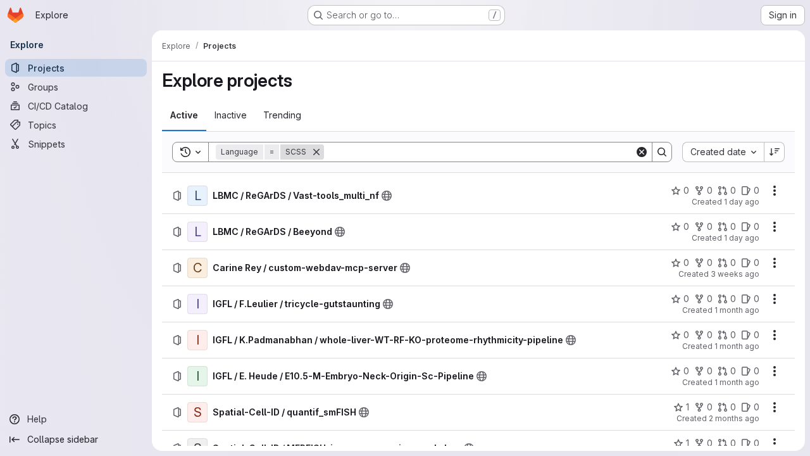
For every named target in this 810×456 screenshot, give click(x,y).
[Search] (662, 152)
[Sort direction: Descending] (774, 152)
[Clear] (641, 152)
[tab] (184, 115)
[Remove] (316, 152)
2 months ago (734, 418)
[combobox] (723, 152)
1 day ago (741, 201)
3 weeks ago (735, 274)
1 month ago (736, 310)
